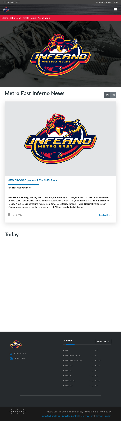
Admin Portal (103, 341)
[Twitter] (17, 411)
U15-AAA (96, 360)
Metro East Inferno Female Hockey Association (25, 17)
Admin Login (112, 2)
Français (101, 2)
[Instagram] (23, 411)
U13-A (95, 350)
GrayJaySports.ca (51, 415)
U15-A (95, 370)
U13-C (95, 355)
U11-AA (69, 365)
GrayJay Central (70, 415)
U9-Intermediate (73, 355)
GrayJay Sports (12, 2)
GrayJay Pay (87, 415)
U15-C (95, 375)
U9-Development (73, 360)
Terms (99, 415)
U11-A (68, 370)
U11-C (68, 375)
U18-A (95, 385)
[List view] (113, 95)
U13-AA (69, 385)
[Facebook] (11, 411)
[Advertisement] (60, 270)
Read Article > (105, 215)
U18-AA (96, 380)
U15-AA (96, 365)
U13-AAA (70, 380)
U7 (66, 350)
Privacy (107, 415)
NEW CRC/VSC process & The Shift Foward (33, 180)
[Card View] (107, 95)
